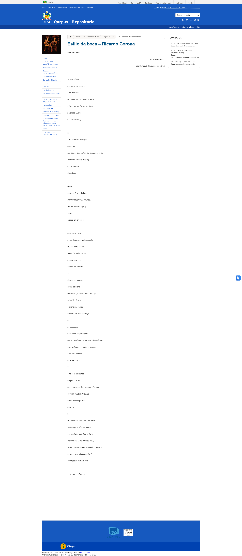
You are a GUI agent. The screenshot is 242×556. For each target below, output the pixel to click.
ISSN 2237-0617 (49, 108)
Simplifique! (122, 3)
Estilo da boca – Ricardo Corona (129, 37)
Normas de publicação (52, 112)
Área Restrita (174, 27)
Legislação (179, 3)
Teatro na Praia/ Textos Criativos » (50, 133)
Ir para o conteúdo (48, 7)
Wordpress (85, 552)
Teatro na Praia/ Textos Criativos (87, 37)
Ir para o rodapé (87, 7)
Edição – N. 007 (108, 37)
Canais (190, 3)
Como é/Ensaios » (50, 76)
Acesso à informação (163, 3)
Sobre (45, 129)
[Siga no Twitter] (187, 20)
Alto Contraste (174, 7)
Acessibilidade (161, 7)
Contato (46, 83)
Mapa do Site (186, 7)
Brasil (50, 2)
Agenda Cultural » (50, 67)
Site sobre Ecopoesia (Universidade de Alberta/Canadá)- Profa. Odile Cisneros (51, 122)
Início (45, 58)
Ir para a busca (74, 7)
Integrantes (47, 105)
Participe (148, 3)
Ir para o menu (62, 7)
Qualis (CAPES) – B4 (50, 115)
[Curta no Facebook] (183, 20)
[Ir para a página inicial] (70, 37)
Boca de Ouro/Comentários (50, 72)
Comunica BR (136, 3)
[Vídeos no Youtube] (191, 20)
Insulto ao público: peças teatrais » (50, 100)
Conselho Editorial (50, 80)
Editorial (46, 87)
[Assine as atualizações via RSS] (199, 20)
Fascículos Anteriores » (51, 94)
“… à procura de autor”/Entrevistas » (50, 63)
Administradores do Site (191, 27)
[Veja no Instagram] (195, 20)
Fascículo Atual (48, 90)
